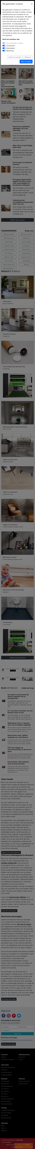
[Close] (31, 3)
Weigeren (27, 57)
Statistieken (10, 48)
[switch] (4, 45)
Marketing (10, 51)
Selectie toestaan (14, 57)
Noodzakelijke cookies (14, 43)
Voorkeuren (10, 46)
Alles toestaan (26, 62)
